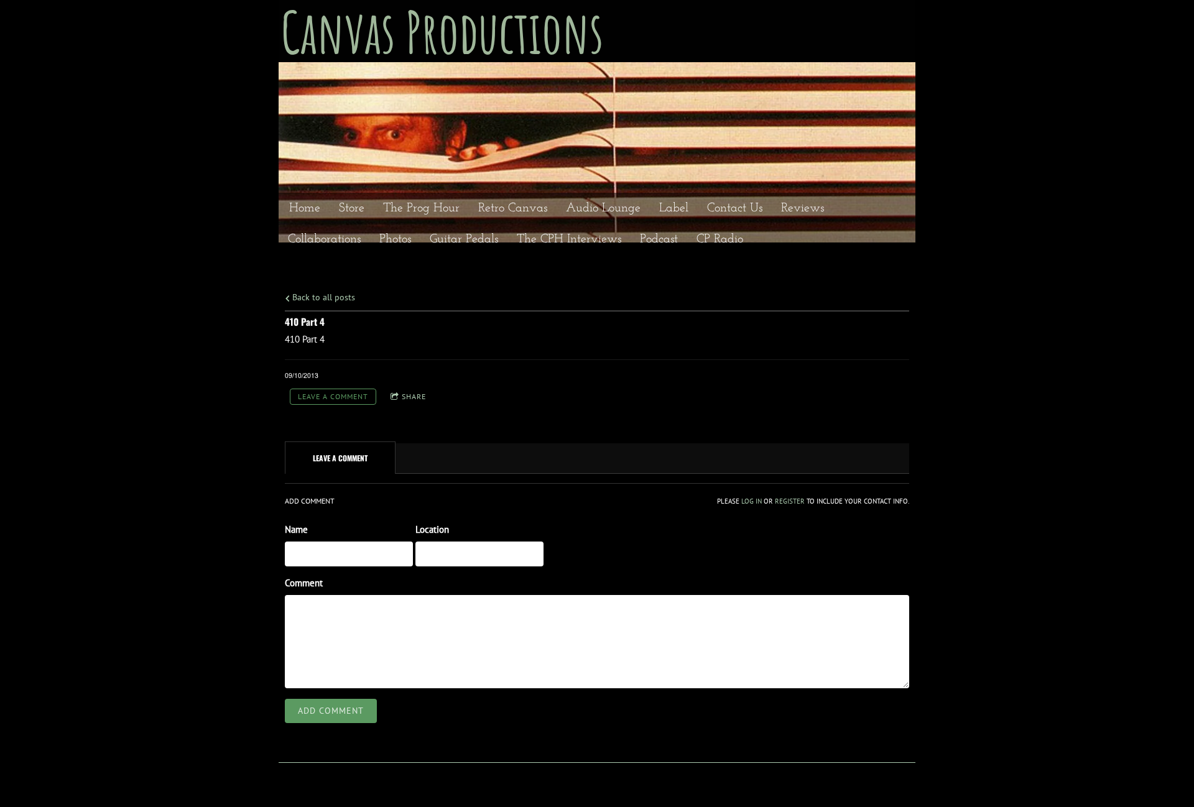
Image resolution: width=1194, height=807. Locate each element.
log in (751, 501)
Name (296, 529)
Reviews (802, 208)
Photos (395, 239)
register (790, 501)
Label (673, 208)
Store (351, 208)
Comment (304, 583)
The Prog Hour (421, 208)
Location (432, 529)
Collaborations (324, 239)
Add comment (331, 710)
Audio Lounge (603, 208)
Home (304, 208)
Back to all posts (322, 297)
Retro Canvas (512, 208)
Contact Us (734, 208)
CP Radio (719, 239)
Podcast (659, 239)
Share (414, 396)
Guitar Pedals (464, 239)
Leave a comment (333, 396)
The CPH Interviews (569, 239)
